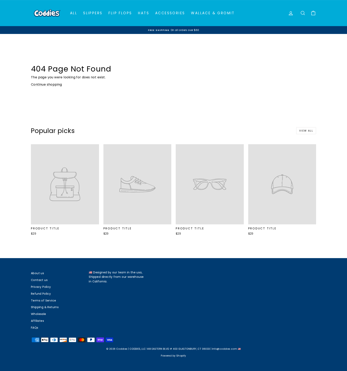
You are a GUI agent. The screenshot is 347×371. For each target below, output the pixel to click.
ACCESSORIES (170, 13)
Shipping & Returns (45, 307)
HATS (143, 13)
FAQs (34, 328)
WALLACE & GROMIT (213, 13)
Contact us (39, 280)
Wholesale (38, 314)
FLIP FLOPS (120, 13)
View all (306, 130)
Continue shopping (46, 84)
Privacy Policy (41, 287)
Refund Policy (41, 294)
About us (37, 273)
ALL (73, 13)
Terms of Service (43, 300)
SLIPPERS (92, 13)
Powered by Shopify (173, 355)
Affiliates (37, 321)
